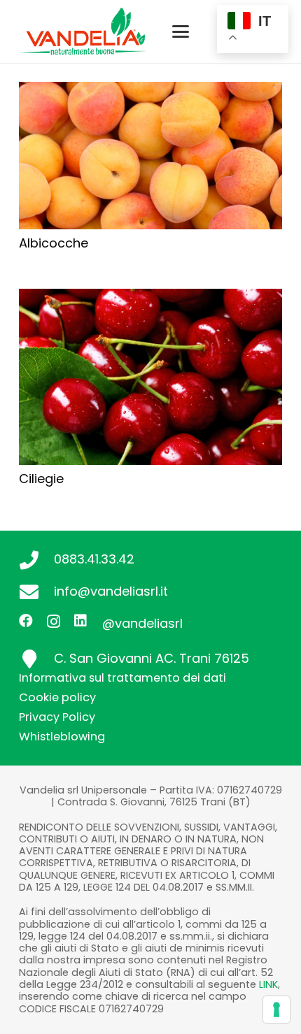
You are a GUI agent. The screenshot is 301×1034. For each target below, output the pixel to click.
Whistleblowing (62, 736)
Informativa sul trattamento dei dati (122, 678)
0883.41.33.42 (94, 559)
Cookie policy (57, 697)
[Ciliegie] (150, 377)
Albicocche (53, 243)
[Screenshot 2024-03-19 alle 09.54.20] (82, 32)
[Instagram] (53, 621)
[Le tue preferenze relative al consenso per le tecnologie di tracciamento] (276, 1009)
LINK (268, 984)
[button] (181, 31)
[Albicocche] (150, 155)
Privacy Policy (57, 717)
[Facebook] (26, 621)
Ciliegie (41, 478)
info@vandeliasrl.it (111, 591)
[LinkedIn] (80, 621)
